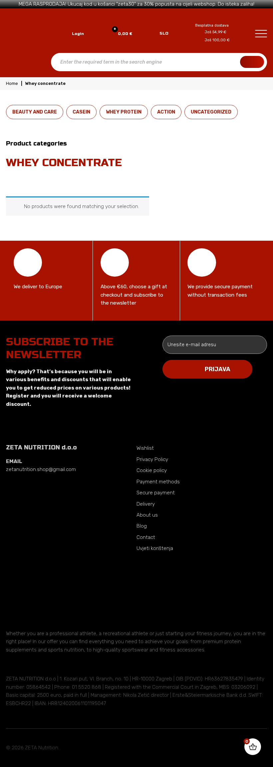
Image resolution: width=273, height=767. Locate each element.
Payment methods (158, 482)
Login (78, 33)
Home (12, 83)
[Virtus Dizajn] (237, 748)
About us (147, 515)
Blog (141, 526)
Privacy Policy (152, 459)
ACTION (166, 112)
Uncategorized (211, 112)
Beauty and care (34, 112)
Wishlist (145, 448)
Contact (145, 537)
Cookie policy (151, 470)
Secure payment (155, 493)
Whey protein (123, 112)
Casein (81, 112)
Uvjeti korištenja (154, 548)
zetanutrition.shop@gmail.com (41, 469)
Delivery (145, 504)
